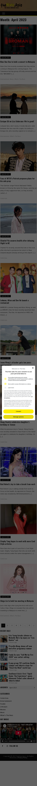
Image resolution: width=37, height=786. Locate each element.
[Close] (33, 368)
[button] (18, 387)
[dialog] (18, 393)
